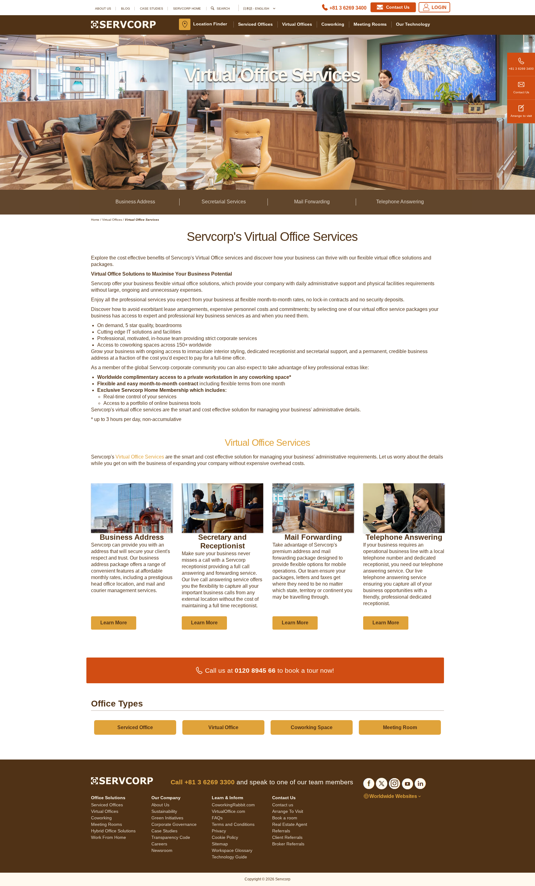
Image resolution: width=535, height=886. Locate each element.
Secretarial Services (224, 201)
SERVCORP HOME (187, 8)
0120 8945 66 (255, 670)
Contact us (282, 804)
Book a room (284, 817)
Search (223, 8)
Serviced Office (135, 727)
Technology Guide (229, 856)
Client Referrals (287, 837)
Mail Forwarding (312, 201)
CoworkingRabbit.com (233, 804)
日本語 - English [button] (256, 8)
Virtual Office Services (139, 456)
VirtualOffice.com (228, 811)
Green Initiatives (167, 817)
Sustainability (164, 811)
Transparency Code (170, 837)
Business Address (135, 201)
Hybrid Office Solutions (113, 830)
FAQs (217, 817)
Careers (159, 843)
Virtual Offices (297, 24)
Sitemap (220, 843)
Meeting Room (400, 727)
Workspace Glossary (232, 850)
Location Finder (210, 23)
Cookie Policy (225, 837)
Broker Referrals (288, 843)
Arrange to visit (521, 115)
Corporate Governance (174, 824)
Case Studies (151, 8)
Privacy (219, 830)
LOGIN (439, 7)
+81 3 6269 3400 (348, 8)
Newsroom (161, 850)
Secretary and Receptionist (222, 541)
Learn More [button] (113, 622)
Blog (125, 8)
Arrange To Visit (287, 811)
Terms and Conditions (233, 824)
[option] (131, 556)
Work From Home (108, 837)
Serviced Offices (255, 24)
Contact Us (521, 92)
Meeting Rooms (370, 24)
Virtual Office (223, 727)
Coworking (332, 24)
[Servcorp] (123, 24)
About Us (103, 8)
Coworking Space (312, 727)
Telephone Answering (400, 201)
